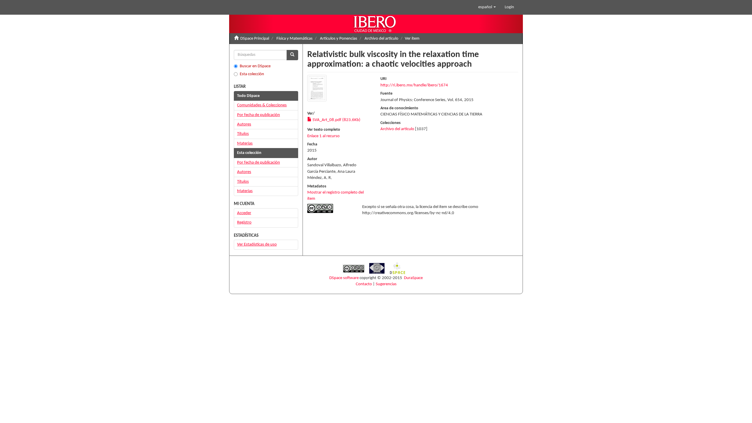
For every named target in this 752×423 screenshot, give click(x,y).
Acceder (244, 213)
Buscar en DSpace (255, 66)
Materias (245, 143)
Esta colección (252, 74)
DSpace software (344, 278)
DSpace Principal (254, 38)
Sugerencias (386, 284)
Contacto (364, 284)
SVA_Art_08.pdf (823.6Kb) (336, 120)
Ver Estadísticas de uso (257, 244)
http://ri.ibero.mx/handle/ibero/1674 (414, 85)
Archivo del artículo (381, 38)
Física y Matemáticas (294, 38)
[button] (487, 7)
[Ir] (292, 55)
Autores (244, 124)
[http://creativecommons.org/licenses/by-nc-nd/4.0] (330, 208)
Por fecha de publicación (258, 115)
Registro (244, 222)
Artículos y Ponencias (338, 38)
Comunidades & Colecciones (262, 105)
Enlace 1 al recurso (323, 136)
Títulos (243, 134)
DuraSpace (413, 278)
